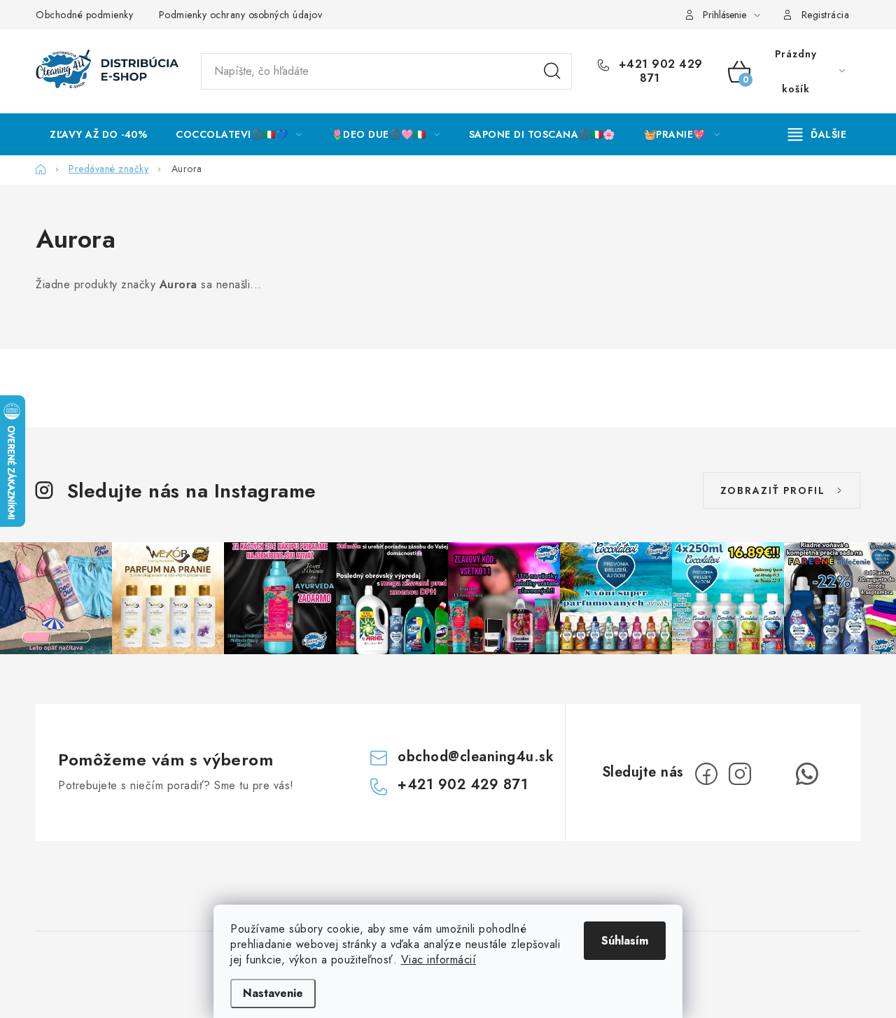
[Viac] (817, 134)
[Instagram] (740, 774)
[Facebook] (706, 774)
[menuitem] (98, 134)
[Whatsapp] (807, 774)
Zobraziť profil (772, 490)
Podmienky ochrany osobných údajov (241, 15)
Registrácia (826, 15)
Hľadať (552, 71)
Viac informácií (439, 960)
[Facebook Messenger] (773, 774)
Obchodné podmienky (84, 15)
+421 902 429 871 (659, 71)
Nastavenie (273, 993)
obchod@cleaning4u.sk (476, 757)
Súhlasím (624, 941)
